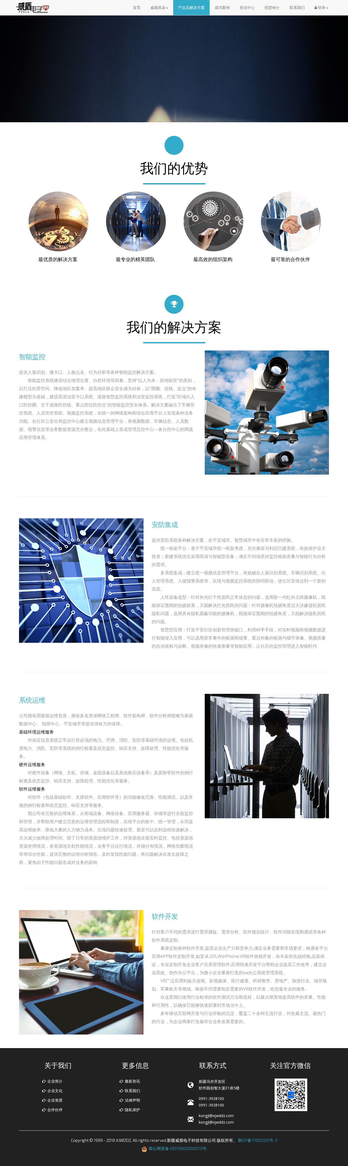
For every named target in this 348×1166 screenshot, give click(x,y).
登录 (321, 7)
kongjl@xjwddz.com (216, 1115)
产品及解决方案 (191, 7)
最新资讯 (132, 1081)
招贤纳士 (272, 7)
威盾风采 (158, 7)
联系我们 (297, 7)
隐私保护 (132, 1109)
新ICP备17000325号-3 (257, 1140)
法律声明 (132, 1100)
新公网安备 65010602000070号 (178, 1148)
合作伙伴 (55, 1109)
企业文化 (55, 1090)
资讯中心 (247, 7)
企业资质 (55, 1100)
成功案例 (222, 7)
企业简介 (55, 1081)
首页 (137, 7)
